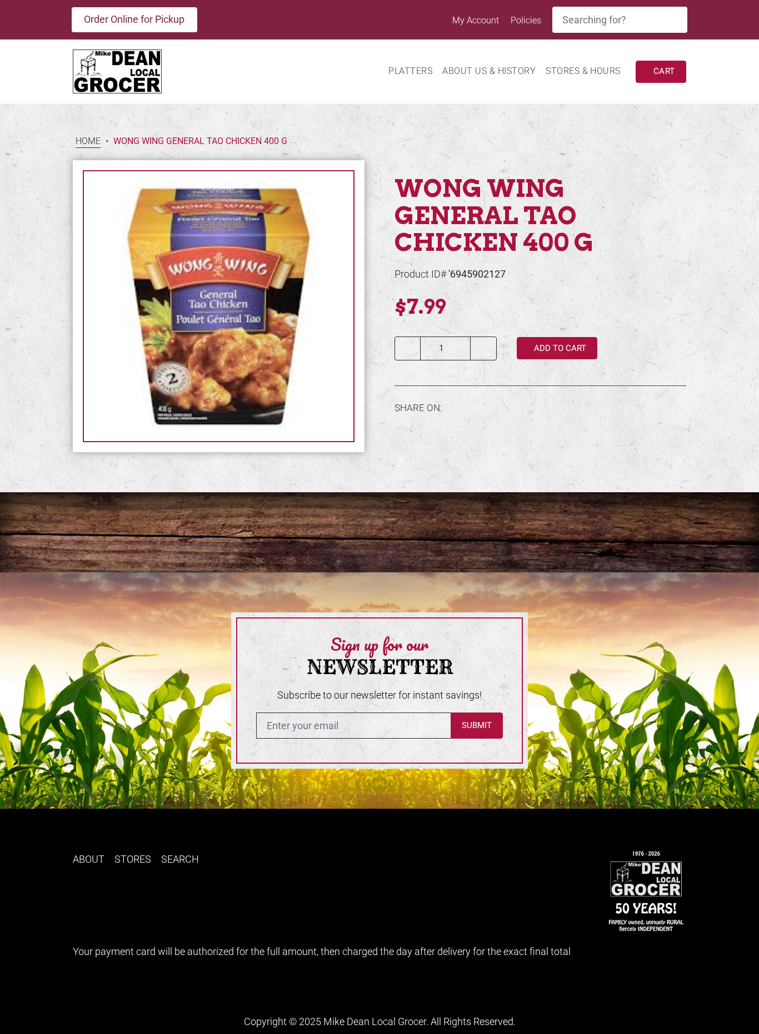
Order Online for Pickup (134, 19)
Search (180, 859)
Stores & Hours (583, 71)
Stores (132, 859)
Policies (526, 20)
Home (88, 141)
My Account (476, 20)
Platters (410, 71)
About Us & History (489, 71)
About (88, 859)
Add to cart (559, 348)
